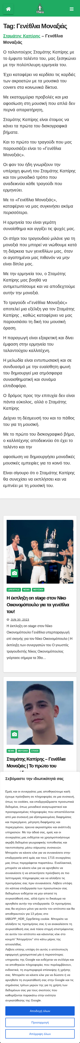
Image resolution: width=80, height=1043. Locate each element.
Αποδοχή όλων (40, 1011)
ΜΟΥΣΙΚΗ (38, 589)
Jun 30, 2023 (20, 619)
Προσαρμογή (40, 1022)
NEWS (26, 589)
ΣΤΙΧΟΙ (34, 751)
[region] (40, 907)
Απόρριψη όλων (40, 1034)
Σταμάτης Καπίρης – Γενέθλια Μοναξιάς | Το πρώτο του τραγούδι (36, 765)
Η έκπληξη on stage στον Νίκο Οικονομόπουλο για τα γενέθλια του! (38, 604)
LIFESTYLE (14, 589)
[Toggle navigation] (72, 9)
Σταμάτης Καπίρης (21, 36)
